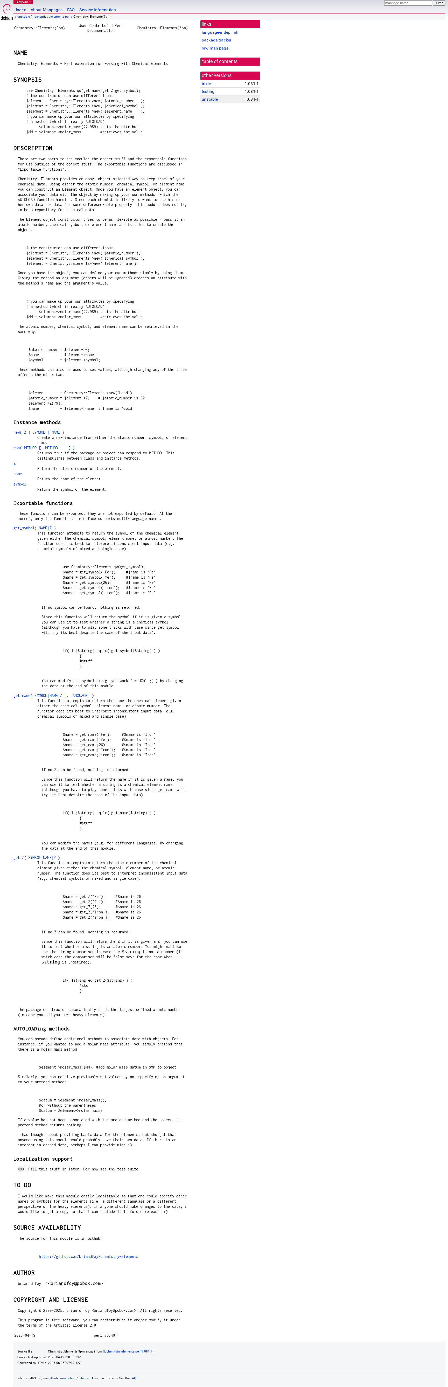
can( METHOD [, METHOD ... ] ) (44, 448)
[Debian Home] (6, 10)
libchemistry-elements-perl (51, 16)
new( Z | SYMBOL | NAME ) (38, 432)
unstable (23, 16)
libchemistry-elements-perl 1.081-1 (127, 1351)
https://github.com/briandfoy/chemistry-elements (88, 1256)
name (17, 473)
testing (208, 91)
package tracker (216, 40)
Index (21, 9)
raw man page (215, 48)
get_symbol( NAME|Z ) (34, 528)
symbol (19, 484)
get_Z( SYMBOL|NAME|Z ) (36, 857)
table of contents (220, 61)
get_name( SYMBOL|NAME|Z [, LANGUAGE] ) (53, 695)
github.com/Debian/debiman (69, 1378)
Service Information (97, 9)
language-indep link (220, 32)
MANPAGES (23, 2)
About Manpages (46, 9)
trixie (206, 83)
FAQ (71, 9)
